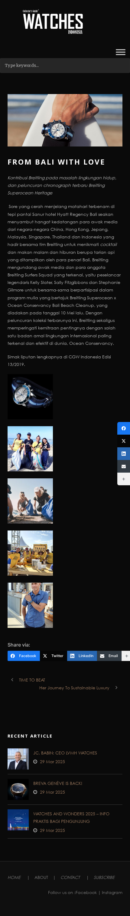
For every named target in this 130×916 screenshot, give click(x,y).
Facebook (86, 892)
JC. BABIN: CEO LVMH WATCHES (65, 753)
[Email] (123, 466)
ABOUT (41, 877)
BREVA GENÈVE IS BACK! (57, 783)
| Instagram (110, 892)
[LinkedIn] (123, 453)
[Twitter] (123, 441)
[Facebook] (123, 428)
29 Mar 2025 (52, 761)
